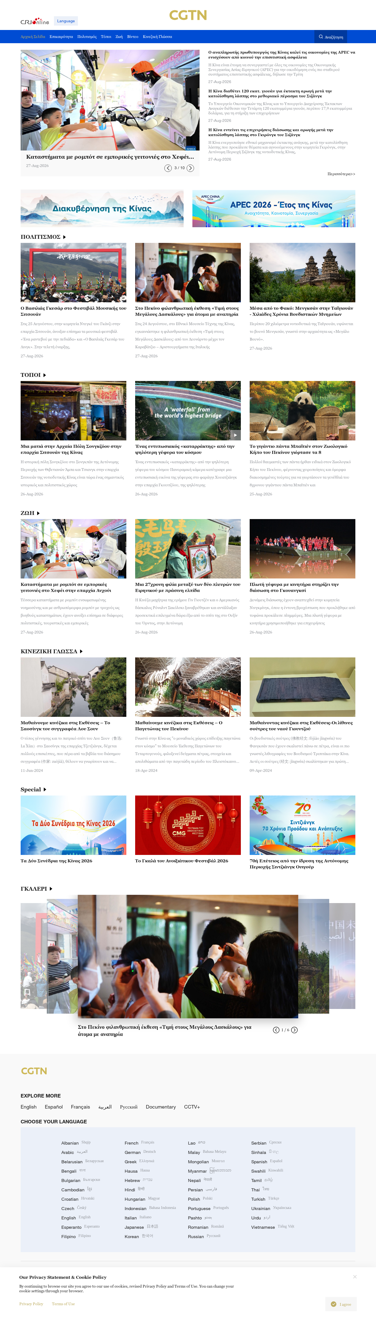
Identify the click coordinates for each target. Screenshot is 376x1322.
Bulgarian (80, 1180)
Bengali (73, 1171)
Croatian (77, 1199)
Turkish (265, 1199)
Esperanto (80, 1227)
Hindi (135, 1189)
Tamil (262, 1180)
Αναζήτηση (334, 37)
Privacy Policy (31, 1303)
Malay (207, 1152)
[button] (168, 168)
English (29, 1107)
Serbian (266, 1143)
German (140, 1152)
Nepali (200, 1180)
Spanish (266, 1161)
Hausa (137, 1171)
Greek (139, 1161)
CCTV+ (192, 1107)
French (139, 1143)
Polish (200, 1199)
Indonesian (150, 1208)
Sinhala (265, 1152)
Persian (202, 1189)
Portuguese (208, 1208)
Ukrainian (271, 1208)
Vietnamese (272, 1227)
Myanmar (209, 1171)
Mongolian (206, 1161)
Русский (129, 1107)
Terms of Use (63, 1303)
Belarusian (82, 1161)
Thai (260, 1189)
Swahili (267, 1171)
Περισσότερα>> (341, 173)
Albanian (76, 1143)
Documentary (161, 1107)
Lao (196, 1143)
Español (54, 1107)
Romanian (206, 1227)
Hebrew (138, 1180)
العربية (105, 1107)
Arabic (74, 1152)
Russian (204, 1236)
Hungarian (142, 1199)
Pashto (200, 1217)
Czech (73, 1208)
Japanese (141, 1227)
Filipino (76, 1236)
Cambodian (76, 1189)
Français (80, 1107)
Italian (138, 1217)
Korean (139, 1236)
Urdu (260, 1217)
